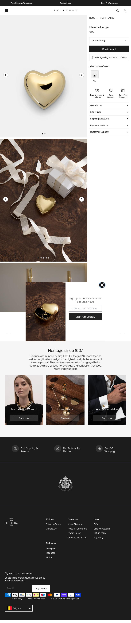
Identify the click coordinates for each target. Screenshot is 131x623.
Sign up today (85, 317)
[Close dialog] (102, 285)
